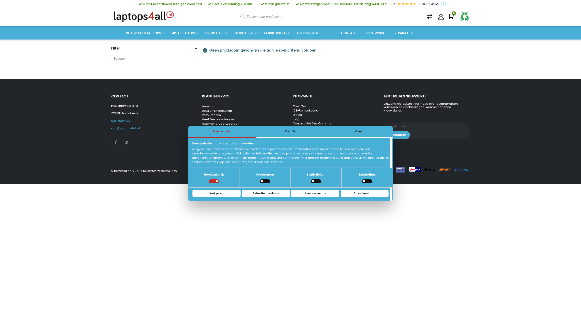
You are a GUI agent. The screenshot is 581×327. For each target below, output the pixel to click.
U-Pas (297, 115)
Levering (208, 106)
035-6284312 (120, 121)
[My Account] (441, 17)
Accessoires (307, 33)
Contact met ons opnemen (313, 123)
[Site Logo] (145, 16)
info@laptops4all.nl (125, 128)
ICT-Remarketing (305, 110)
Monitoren (244, 33)
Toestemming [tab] (222, 131)
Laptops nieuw (183, 33)
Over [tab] (358, 131)
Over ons (300, 106)
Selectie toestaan (266, 193)
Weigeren (216, 193)
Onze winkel (376, 33)
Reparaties (403, 33)
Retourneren (211, 115)
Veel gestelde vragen (218, 119)
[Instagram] (126, 142)
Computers (214, 33)
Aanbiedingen (275, 33)
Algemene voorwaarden (220, 123)
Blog (296, 119)
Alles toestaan (364, 193)
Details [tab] (290, 131)
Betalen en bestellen (217, 111)
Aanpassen (313, 193)
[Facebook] (115, 142)
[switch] (265, 181)
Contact (349, 33)
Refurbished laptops (143, 33)
